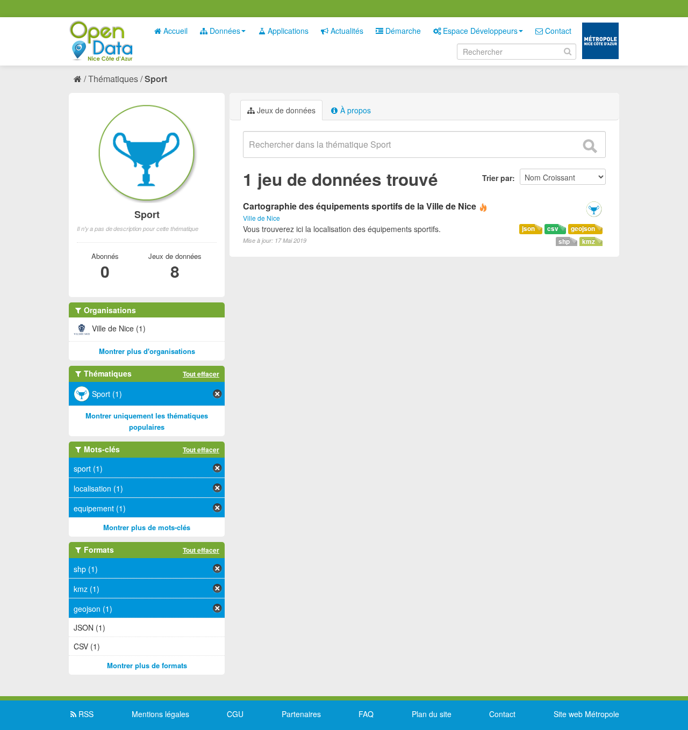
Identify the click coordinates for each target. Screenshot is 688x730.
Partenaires (301, 714)
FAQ (366, 714)
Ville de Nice (261, 217)
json (528, 228)
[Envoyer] (590, 146)
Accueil (174, 30)
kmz (588, 241)
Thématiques (113, 79)
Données (223, 30)
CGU (235, 714)
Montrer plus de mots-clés (146, 527)
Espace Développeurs (479, 30)
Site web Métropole (586, 714)
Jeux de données (285, 110)
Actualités (345, 30)
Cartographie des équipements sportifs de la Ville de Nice (359, 206)
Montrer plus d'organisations (147, 351)
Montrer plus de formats (147, 665)
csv (552, 228)
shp (564, 241)
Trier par (497, 177)
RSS (85, 714)
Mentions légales (160, 714)
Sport (156, 79)
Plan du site (432, 714)
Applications (287, 30)
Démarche (402, 30)
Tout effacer (201, 374)
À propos (354, 110)
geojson (583, 228)
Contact (557, 30)
